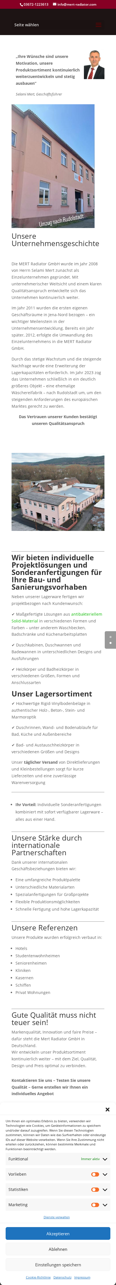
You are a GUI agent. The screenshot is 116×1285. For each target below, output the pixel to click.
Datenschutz (62, 1277)
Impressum (82, 1277)
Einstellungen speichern (58, 1264)
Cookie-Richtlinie (38, 1277)
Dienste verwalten (57, 1217)
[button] (107, 1109)
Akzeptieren (58, 1233)
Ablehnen (58, 1249)
